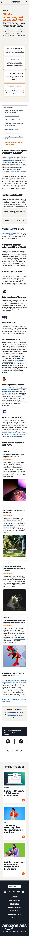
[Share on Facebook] (7, 750)
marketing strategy (15, 436)
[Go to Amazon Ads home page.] (14, 927)
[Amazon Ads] (14, 2)
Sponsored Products (17, 171)
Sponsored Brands (19, 639)
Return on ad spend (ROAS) (10, 233)
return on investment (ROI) (16, 395)
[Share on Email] (21, 750)
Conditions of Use (14, 900)
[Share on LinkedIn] (16, 750)
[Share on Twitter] (12, 750)
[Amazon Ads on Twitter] (9, 892)
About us (14, 897)
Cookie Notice (14, 911)
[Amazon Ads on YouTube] (18, 892)
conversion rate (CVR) (8, 393)
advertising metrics (8, 391)
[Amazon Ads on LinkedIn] (5, 892)
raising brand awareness (9, 432)
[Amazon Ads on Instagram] (14, 892)
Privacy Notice (14, 904)
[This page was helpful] (21, 741)
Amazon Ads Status (14, 914)
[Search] (27, 2)
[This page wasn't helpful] (8, 741)
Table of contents (8, 107)
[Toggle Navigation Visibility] (2, 2)
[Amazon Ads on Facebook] (23, 892)
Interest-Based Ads (14, 907)
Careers (14, 918)
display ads (10, 525)
